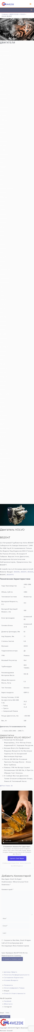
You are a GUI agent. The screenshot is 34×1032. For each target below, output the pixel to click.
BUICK (2, 81)
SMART (2, 424)
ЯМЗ (1, 497)
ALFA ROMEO (4, 51)
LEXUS (2, 287)
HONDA (2, 210)
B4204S (17, 572)
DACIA (2, 124)
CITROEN (3, 116)
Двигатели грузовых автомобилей (13, 501)
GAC (1, 180)
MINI (2, 343)
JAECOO (3, 244)
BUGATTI (3, 77)
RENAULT (3, 390)
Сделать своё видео (17, 858)
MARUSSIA (4, 317)
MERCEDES (4, 338)
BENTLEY (3, 64)
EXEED (2, 158)
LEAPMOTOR (4, 283)
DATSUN (3, 146)
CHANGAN (3, 98)
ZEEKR (2, 480)
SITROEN (3, 415)
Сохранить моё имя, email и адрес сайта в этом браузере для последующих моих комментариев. (16, 943)
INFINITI (3, 227)
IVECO (2, 235)
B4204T (23, 572)
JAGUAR (3, 248)
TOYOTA (3, 450)
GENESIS (3, 193)
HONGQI (3, 214)
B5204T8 (10, 574)
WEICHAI (3, 475)
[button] (31, 10)
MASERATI (3, 321)
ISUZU (2, 231)
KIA (1, 265)
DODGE (2, 150)
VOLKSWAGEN (5, 458)
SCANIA (2, 407)
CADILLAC (3, 90)
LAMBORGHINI (5, 270)
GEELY (2, 184)
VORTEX (3, 467)
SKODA (2, 420)
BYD (1, 86)
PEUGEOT (3, 364)
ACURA (2, 47)
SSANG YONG (4, 428)
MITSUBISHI (4, 347)
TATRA (2, 445)
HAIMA (2, 201)
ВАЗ (1, 488)
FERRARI (3, 167)
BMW (1, 69)
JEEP (2, 253)
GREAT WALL (4, 197)
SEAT (2, 411)
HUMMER (3, 218)
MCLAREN (3, 334)
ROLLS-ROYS (4, 394)
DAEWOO (3, 133)
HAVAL (2, 206)
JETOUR (3, 257)
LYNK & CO (4, 304)
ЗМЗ (1, 492)
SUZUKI (3, 437)
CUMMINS (3, 120)
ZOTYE (2, 484)
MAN (1, 313)
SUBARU (3, 432)
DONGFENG (4, 154)
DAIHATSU (4, 141)
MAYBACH (3, 325)
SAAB (2, 402)
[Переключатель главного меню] (30, 4)
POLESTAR (4, 368)
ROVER (2, 398)
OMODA (2, 355)
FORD (2, 176)
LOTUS (2, 308)
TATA (2, 441)
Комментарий (8, 889)
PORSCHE (3, 377)
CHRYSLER (4, 111)
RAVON (2, 385)
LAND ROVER (4, 278)
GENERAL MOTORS (6, 188)
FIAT (1, 171)
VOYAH (2, 471)
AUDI (2, 60)
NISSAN (3, 351)
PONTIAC (3, 372)
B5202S (30, 572)
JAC (1, 240)
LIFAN (2, 295)
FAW (1, 163)
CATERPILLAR (5, 94)
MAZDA (2, 330)
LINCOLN (3, 300)
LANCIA (2, 274)
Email (2, 1013)
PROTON (3, 381)
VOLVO (2, 462)
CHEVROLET (4, 107)
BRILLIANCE (4, 73)
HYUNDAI (3, 223)
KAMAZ (2, 261)
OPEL (2, 360)
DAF (1, 137)
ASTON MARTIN (5, 56)
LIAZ (1, 291)
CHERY (2, 103)
